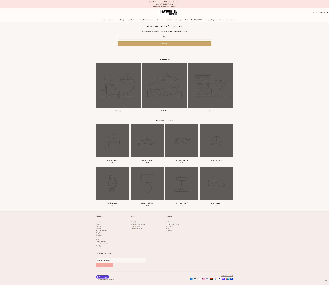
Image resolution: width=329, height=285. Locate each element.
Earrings (98, 237)
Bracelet (99, 235)
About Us (134, 222)
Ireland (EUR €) (226, 275)
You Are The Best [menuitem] (146, 20)
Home (98, 222)
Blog (167, 228)
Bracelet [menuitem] (169, 20)
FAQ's (167, 222)
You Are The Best (101, 231)
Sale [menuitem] (186, 20)
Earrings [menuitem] (179, 20)
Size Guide (169, 226)
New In (98, 224)
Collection (118, 111)
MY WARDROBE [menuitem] (196, 20)
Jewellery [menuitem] (230, 20)
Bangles (98, 233)
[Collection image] (118, 107)
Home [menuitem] (103, 20)
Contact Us (169, 231)
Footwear (99, 228)
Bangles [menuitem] (160, 20)
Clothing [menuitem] (121, 20)
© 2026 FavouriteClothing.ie (105, 279)
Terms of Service (136, 228)
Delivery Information (172, 224)
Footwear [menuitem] (132, 20)
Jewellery (99, 246)
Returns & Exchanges (138, 224)
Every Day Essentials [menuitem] (214, 20)
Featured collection (164, 121)
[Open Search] (313, 12)
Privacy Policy (135, 226)
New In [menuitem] (110, 20)
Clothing (98, 226)
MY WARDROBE (101, 242)
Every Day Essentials (103, 244)
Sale (97, 239)
